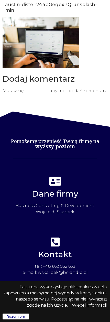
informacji (96, 305)
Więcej (79, 305)
